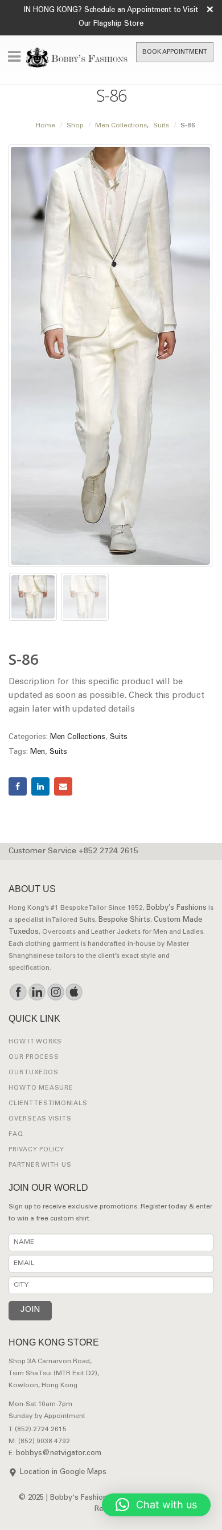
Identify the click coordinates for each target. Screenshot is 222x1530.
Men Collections (77, 737)
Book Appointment (174, 52)
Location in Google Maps (63, 1472)
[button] (156, 1504)
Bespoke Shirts (124, 920)
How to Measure (41, 1088)
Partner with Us (40, 1165)
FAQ (16, 1134)
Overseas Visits (40, 1119)
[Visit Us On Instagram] (55, 992)
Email (63, 786)
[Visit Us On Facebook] (18, 992)
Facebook (18, 786)
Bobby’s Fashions (176, 908)
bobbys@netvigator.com (58, 1453)
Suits (119, 737)
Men (37, 752)
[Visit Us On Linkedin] (36, 992)
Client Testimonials (48, 1104)
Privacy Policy (36, 1150)
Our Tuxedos (33, 1073)
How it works (35, 1042)
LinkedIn (40, 786)
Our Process (34, 1057)
